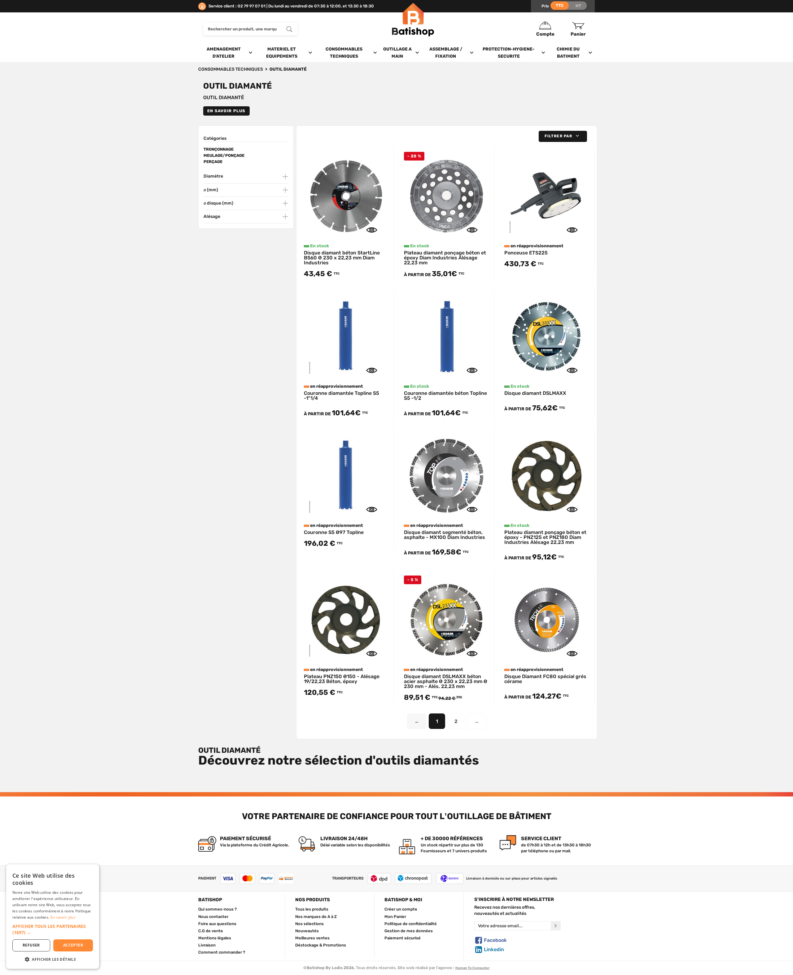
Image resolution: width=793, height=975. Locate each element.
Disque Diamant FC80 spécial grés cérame (545, 678)
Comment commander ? (221, 952)
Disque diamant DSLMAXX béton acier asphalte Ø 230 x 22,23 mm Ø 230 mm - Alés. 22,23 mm (445, 681)
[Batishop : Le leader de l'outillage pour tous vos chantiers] (413, 29)
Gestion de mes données (408, 930)
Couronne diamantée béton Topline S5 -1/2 (445, 395)
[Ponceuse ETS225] (546, 194)
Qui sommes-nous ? (217, 909)
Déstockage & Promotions (320, 944)
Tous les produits (311, 909)
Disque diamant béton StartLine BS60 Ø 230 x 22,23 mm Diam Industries (342, 258)
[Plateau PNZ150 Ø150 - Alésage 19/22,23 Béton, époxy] (346, 618)
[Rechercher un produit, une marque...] (289, 29)
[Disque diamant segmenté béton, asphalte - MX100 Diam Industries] (446, 473)
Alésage (212, 216)
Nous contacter (213, 916)
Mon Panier (395, 916)
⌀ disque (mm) (218, 203)
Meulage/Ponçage (224, 155)
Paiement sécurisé (402, 937)
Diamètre (213, 176)
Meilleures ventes (312, 937)
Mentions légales (214, 937)
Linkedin (494, 949)
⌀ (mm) (211, 189)
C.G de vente (210, 930)
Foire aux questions (217, 923)
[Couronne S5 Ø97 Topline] (346, 473)
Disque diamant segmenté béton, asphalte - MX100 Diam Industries (444, 534)
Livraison (207, 944)
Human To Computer (472, 968)
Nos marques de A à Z (316, 916)
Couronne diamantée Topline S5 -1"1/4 (341, 395)
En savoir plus (226, 110)
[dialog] (52, 916)
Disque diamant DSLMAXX (535, 393)
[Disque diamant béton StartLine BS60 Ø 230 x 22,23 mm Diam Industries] (346, 194)
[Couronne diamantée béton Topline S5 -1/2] (446, 334)
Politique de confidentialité (410, 923)
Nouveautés (307, 930)
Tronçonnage (219, 149)
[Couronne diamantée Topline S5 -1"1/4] (346, 334)
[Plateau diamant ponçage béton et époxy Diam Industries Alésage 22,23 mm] (446, 194)
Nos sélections (309, 923)
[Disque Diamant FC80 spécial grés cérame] (546, 618)
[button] (563, 136)
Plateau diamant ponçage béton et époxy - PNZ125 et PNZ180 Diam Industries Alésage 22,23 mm (545, 537)
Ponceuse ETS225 (526, 253)
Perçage (213, 161)
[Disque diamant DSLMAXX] (546, 334)
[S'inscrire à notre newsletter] (556, 925)
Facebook (495, 940)
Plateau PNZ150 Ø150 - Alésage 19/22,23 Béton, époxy (341, 678)
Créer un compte (400, 909)
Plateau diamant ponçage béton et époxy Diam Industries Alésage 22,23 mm (445, 258)
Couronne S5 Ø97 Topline (334, 532)
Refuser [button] (31, 945)
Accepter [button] (73, 945)
